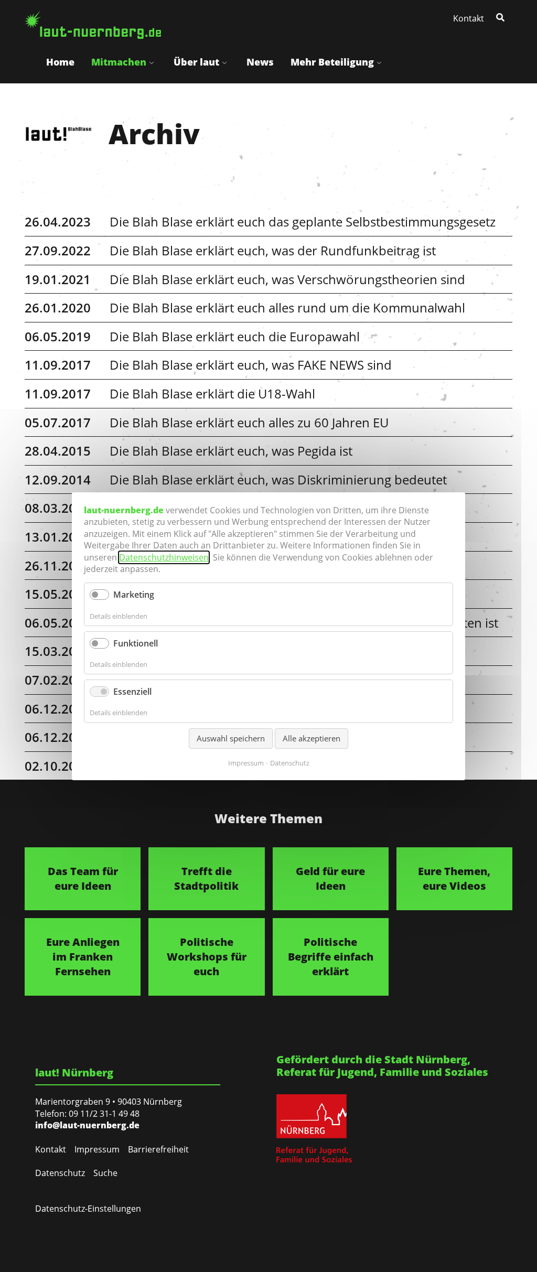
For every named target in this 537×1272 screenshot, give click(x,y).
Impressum (97, 1149)
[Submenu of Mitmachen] (151, 62)
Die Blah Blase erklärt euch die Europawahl (235, 336)
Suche (105, 1173)
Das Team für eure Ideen (83, 878)
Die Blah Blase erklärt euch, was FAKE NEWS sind (251, 364)
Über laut (196, 62)
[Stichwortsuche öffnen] (501, 17)
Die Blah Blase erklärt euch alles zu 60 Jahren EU (249, 422)
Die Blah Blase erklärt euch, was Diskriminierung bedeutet (278, 479)
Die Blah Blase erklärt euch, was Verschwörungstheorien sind (287, 279)
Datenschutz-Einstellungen (88, 1208)
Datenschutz (60, 1173)
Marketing (133, 594)
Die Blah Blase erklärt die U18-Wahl (212, 393)
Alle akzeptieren (311, 737)
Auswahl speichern (231, 737)
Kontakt (468, 18)
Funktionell (135, 643)
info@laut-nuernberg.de (87, 1125)
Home (60, 62)
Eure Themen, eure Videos (454, 878)
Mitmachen (118, 62)
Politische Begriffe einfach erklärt (330, 956)
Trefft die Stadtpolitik (206, 878)
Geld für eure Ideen (330, 878)
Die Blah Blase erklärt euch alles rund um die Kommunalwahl (287, 307)
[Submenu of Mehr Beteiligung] (379, 62)
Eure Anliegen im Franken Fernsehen (83, 956)
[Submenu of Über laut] (224, 62)
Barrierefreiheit (158, 1149)
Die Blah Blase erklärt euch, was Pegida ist (231, 450)
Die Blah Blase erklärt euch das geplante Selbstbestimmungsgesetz (303, 221)
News (260, 62)
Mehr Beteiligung (332, 62)
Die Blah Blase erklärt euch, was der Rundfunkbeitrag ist (273, 250)
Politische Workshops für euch (206, 956)
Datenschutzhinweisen (164, 557)
